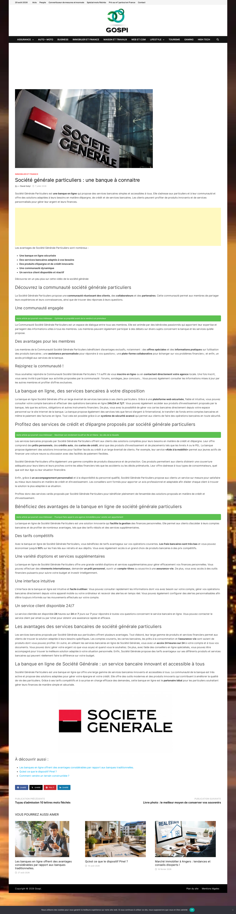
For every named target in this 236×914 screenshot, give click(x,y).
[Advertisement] (118, 63)
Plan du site (192, 888)
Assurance (24, 39)
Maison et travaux (115, 39)
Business (62, 39)
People (42, 2)
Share (23, 787)
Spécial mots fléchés (96, 2)
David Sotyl (25, 186)
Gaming (189, 39)
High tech (204, 39)
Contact (141, 2)
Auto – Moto (45, 39)
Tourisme (174, 39)
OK (192, 910)
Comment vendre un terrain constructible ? (44, 775)
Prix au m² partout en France (122, 2)
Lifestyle (155, 39)
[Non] (232, 910)
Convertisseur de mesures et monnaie (66, 2)
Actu (34, 2)
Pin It (51, 787)
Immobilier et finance (86, 39)
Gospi (38, 888)
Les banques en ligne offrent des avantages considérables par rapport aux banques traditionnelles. (76, 767)
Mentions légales (210, 888)
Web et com (138, 39)
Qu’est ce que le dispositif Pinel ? (38, 771)
